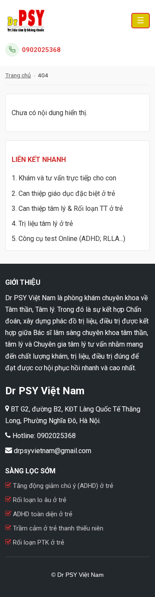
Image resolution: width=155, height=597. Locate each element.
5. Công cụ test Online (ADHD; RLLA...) (68, 239)
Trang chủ (18, 75)
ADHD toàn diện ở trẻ (42, 514)
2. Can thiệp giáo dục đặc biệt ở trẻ (63, 193)
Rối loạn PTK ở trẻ (37, 542)
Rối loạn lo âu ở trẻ (39, 500)
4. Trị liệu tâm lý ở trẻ (42, 223)
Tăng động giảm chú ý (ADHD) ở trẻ (62, 486)
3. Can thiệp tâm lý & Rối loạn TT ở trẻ (67, 208)
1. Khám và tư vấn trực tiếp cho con (64, 178)
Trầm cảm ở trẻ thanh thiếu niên (57, 528)
